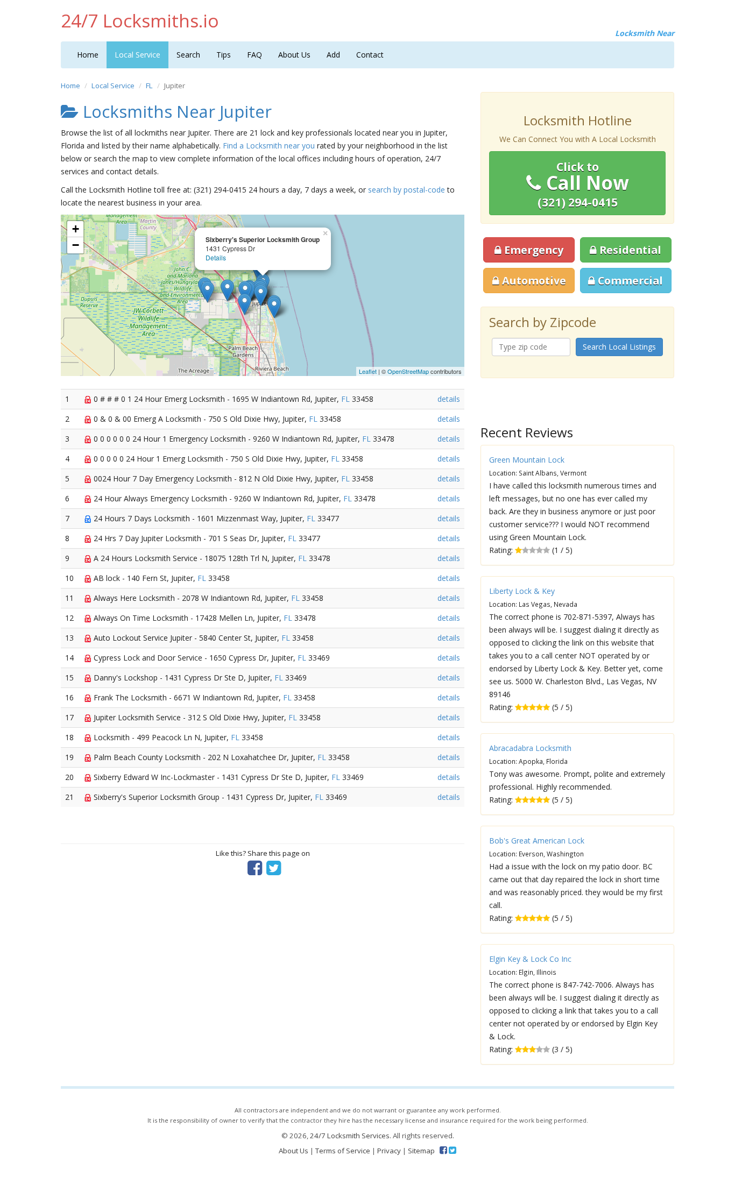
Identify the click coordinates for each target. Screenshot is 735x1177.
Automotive (532, 280)
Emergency (532, 250)
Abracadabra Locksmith (530, 748)
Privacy (389, 1150)
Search (188, 54)
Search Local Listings (619, 347)
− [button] (75, 245)
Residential (629, 250)
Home (87, 54)
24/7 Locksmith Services (350, 1135)
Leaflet (368, 371)
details (448, 399)
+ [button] (75, 229)
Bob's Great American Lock (536, 840)
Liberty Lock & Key (522, 591)
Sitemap (421, 1150)
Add (333, 54)
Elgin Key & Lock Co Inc (530, 959)
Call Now (583, 184)
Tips (223, 54)
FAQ (254, 54)
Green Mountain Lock (526, 460)
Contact (370, 54)
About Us (294, 54)
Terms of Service (342, 1150)
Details (216, 257)
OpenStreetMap (408, 371)
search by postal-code (406, 190)
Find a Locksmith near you (269, 145)
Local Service (137, 54)
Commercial (629, 280)
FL (149, 85)
